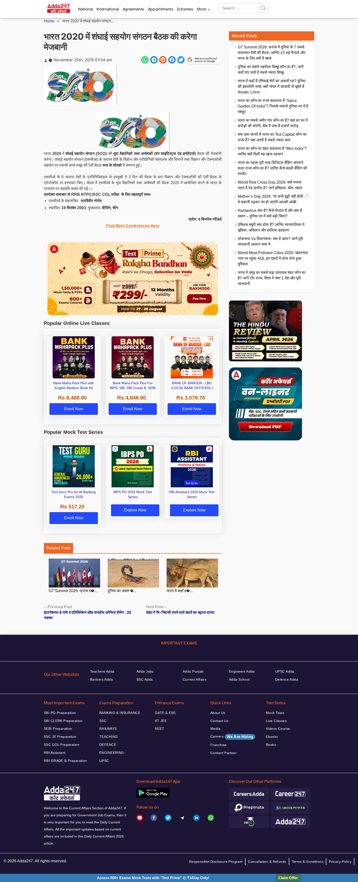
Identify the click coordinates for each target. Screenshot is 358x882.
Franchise (218, 745)
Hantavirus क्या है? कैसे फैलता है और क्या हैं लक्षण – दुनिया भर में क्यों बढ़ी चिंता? (270, 213)
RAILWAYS (108, 729)
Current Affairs (194, 679)
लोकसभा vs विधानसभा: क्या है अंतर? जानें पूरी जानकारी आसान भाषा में (270, 241)
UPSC (104, 761)
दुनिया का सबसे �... (122, 591)
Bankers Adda (101, 679)
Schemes (185, 9)
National (85, 9)
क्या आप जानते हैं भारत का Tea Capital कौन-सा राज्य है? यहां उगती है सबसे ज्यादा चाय (272, 137)
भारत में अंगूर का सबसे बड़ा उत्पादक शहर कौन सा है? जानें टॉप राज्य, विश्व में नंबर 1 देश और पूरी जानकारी (271, 278)
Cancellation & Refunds (267, 862)
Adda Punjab (193, 671)
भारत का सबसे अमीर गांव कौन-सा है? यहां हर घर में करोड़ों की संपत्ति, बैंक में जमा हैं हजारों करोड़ (273, 123)
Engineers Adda (242, 671)
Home (49, 21)
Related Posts (58, 548)
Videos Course (278, 729)
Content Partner (223, 753)
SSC (102, 721)
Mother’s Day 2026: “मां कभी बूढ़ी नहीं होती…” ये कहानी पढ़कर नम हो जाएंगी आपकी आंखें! (273, 199)
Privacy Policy (340, 862)
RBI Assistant (54, 753)
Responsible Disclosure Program (216, 862)
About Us (217, 713)
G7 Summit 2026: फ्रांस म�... (73, 591)
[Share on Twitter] (181, 59)
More (201, 9)
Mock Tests (275, 713)
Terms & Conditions (308, 862)
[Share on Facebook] (172, 59)
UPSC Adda (284, 671)
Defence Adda (286, 679)
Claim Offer (288, 878)
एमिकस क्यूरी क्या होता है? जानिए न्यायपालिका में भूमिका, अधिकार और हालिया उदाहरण (271, 227)
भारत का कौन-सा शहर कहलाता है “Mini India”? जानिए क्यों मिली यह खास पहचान (272, 151)
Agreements (133, 9)
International (107, 9)
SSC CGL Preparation (61, 745)
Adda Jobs (145, 671)
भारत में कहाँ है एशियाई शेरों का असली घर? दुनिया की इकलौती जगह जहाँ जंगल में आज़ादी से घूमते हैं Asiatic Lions (272, 86)
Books (271, 745)
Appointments (160, 9)
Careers (231, 736)
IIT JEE (161, 721)
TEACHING (108, 737)
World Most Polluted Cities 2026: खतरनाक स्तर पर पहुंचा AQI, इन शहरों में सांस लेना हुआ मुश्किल (273, 258)
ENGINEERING (111, 753)
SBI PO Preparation (60, 713)
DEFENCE (107, 745)
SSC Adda (144, 679)
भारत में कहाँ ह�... (180, 591)
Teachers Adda (102, 671)
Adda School (239, 679)
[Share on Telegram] (154, 59)
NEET (159, 729)
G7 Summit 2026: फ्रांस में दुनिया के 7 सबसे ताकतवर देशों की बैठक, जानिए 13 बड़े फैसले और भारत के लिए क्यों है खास (271, 52)
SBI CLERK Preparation (63, 721)
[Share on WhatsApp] (145, 59)
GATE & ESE (165, 713)
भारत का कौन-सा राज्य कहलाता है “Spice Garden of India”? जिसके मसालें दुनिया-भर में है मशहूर (273, 106)
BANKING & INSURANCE (119, 713)
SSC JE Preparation (60, 737)
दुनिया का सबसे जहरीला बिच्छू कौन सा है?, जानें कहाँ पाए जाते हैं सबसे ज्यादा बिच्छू (270, 69)
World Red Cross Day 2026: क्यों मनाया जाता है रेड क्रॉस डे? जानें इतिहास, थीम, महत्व (270, 185)
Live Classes (276, 721)
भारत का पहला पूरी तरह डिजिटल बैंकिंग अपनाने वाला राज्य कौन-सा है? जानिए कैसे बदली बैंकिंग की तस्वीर (272, 168)
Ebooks (272, 737)
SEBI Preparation (58, 729)
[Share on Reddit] (163, 59)
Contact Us (219, 721)
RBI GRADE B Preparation (65, 761)
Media (215, 729)
